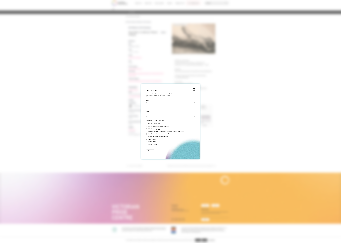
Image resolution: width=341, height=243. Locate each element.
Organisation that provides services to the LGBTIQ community (166, 131)
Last (172, 107)
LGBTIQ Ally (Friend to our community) (159, 126)
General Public (152, 141)
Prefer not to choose (153, 144)
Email (147, 111)
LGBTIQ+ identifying (154, 123)
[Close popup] (194, 89)
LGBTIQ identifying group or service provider (160, 129)
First (147, 107)
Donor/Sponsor (152, 139)
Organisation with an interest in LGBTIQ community (162, 134)
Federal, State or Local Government (158, 136)
